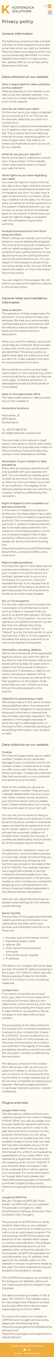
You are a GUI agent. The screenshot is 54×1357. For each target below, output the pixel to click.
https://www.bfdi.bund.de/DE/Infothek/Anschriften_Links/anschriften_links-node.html (26, 552)
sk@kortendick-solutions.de (23, 433)
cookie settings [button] (11, 905)
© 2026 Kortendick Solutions (27, 1346)
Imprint (18, 1353)
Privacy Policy (32, 1353)
